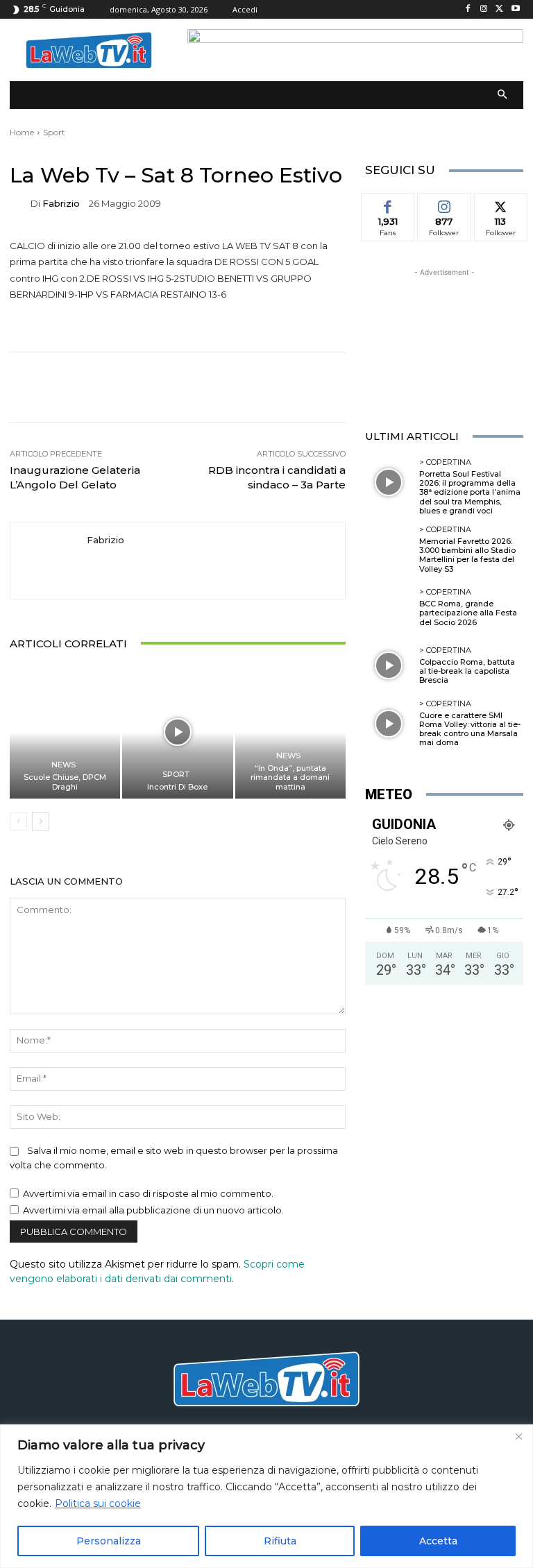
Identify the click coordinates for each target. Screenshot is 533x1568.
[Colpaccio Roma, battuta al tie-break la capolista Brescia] (388, 665)
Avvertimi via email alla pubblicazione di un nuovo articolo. (153, 1210)
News (63, 765)
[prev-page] (18, 821)
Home (22, 132)
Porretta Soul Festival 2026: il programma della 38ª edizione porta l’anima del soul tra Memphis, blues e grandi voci (470, 492)
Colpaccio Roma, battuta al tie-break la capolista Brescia (467, 671)
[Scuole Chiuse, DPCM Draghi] (65, 732)
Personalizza (108, 1541)
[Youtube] (515, 9)
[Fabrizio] (20, 203)
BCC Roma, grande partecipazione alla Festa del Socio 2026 (468, 613)
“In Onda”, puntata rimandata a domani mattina (290, 777)
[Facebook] (468, 9)
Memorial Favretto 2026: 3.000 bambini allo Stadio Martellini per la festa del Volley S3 (467, 555)
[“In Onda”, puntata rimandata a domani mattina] (290, 732)
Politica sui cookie (98, 1503)
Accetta (438, 1541)
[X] (499, 9)
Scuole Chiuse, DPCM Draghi (65, 781)
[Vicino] (518, 1436)
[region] (266, 1496)
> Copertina (445, 462)
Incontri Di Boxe (177, 787)
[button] (503, 95)
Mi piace (388, 203)
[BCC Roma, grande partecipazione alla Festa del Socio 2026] (388, 607)
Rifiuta (280, 1541)
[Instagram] (484, 9)
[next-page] (40, 821)
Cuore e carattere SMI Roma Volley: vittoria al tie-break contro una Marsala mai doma (470, 729)
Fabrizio (61, 203)
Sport (54, 132)
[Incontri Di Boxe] (177, 732)
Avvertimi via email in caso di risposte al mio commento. (148, 1193)
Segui (444, 203)
